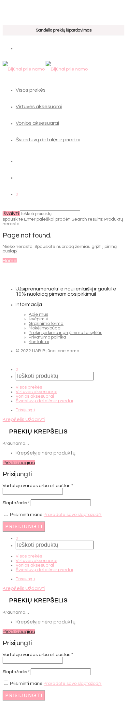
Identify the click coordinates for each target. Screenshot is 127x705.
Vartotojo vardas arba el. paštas (38, 485)
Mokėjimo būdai (45, 328)
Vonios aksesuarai (37, 123)
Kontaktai (39, 342)
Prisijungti (25, 410)
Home (10, 260)
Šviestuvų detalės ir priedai (48, 139)
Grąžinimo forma (46, 323)
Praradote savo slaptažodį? (73, 514)
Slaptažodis (16, 503)
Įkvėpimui (38, 319)
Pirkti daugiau (19, 462)
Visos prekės (31, 90)
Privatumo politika (47, 337)
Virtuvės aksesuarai (39, 106)
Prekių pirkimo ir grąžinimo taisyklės (65, 332)
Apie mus (38, 314)
